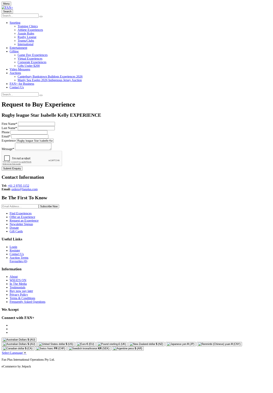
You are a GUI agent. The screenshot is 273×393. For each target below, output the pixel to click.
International (25, 44)
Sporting (15, 22)
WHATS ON (18, 280)
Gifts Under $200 (29, 65)
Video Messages (20, 69)
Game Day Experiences (33, 55)
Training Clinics (28, 26)
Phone (6, 132)
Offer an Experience (22, 217)
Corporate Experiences (32, 62)
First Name (9, 123)
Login (13, 247)
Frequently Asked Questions (27, 301)
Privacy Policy (19, 294)
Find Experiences (21, 213)
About (14, 276)
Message (8, 149)
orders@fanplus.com (24, 189)
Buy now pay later (21, 291)
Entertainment (18, 47)
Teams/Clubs (26, 40)
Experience (9, 140)
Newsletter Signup (21, 224)
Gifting (14, 51)
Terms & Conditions (22, 298)
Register (15, 250)
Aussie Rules (26, 33)
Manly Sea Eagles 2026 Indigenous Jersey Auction (50, 80)
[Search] (41, 16)
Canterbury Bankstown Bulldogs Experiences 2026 (50, 76)
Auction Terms (19, 257)
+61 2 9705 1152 (18, 185)
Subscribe (49, 206)
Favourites (18, 261)
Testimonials (17, 287)
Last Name (9, 128)
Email (6, 136)
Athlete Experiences (30, 30)
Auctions (15, 73)
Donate (14, 227)
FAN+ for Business (22, 83)
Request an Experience (24, 220)
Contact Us (17, 87)
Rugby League (27, 37)
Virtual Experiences (30, 58)
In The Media (18, 283)
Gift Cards (16, 231)
